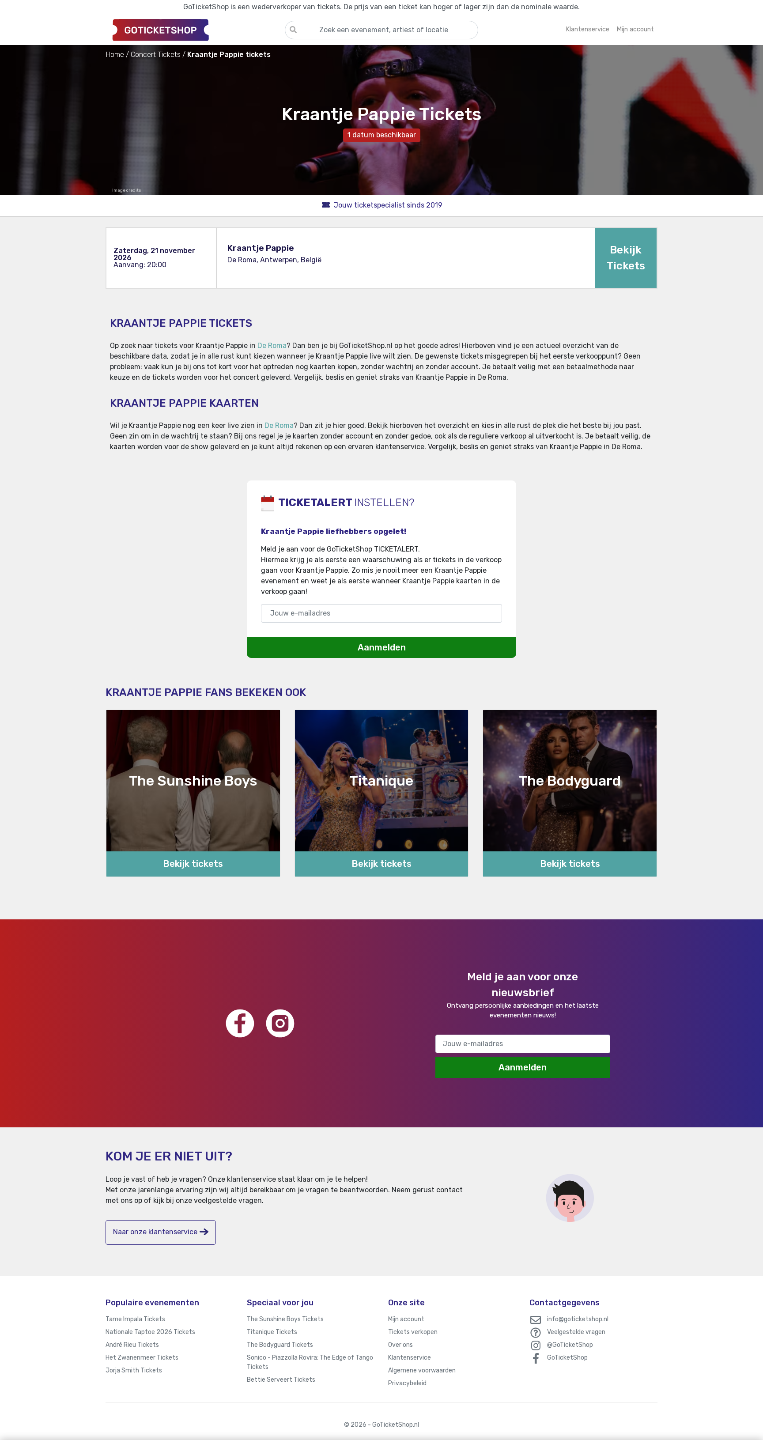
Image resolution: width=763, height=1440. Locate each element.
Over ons (400, 1345)
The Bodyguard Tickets (280, 1345)
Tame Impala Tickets (135, 1319)
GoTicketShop (567, 1357)
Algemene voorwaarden (422, 1370)
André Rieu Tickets (132, 1345)
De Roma (272, 345)
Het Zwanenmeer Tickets (142, 1357)
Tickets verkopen (413, 1332)
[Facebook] (240, 1023)
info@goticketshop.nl (577, 1319)
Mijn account (406, 1319)
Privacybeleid (407, 1383)
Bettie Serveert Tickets (281, 1379)
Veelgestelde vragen (576, 1332)
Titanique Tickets (272, 1332)
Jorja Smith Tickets (134, 1370)
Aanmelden (382, 647)
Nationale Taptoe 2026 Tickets (150, 1332)
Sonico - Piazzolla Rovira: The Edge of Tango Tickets (310, 1362)
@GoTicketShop (570, 1345)
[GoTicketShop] (195, 29)
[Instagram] (280, 1023)
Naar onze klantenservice (155, 1232)
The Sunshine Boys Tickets (285, 1319)
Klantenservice (409, 1357)
